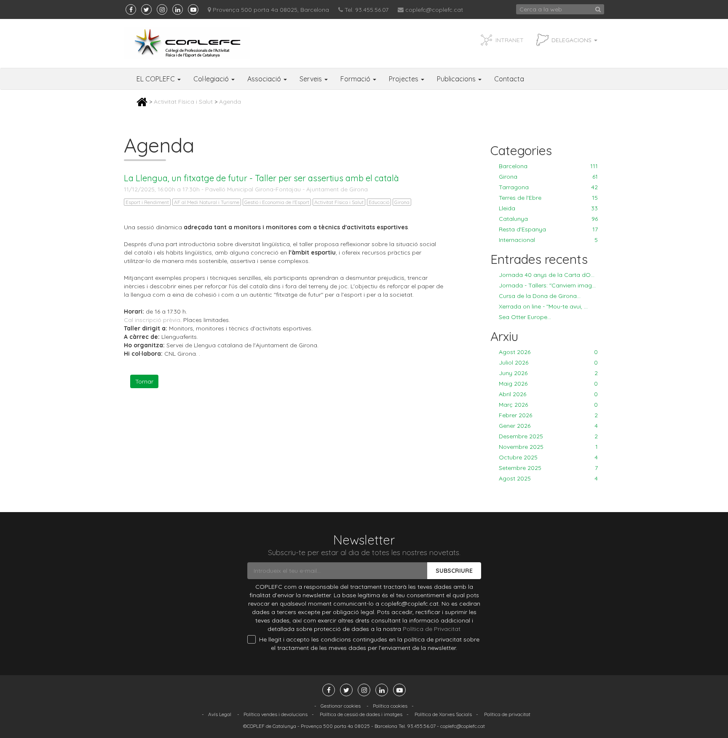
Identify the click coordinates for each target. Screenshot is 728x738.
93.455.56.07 (421, 726)
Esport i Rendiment (147, 202)
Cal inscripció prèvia (152, 320)
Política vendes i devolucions (276, 714)
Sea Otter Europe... (525, 317)
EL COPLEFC (156, 79)
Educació (379, 202)
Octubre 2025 (548, 457)
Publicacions (457, 79)
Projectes (404, 79)
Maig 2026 (548, 383)
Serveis (312, 79)
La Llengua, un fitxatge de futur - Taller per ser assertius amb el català (261, 178)
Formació (356, 79)
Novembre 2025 (548, 447)
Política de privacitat (507, 714)
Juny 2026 (548, 373)
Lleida (548, 208)
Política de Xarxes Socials (443, 714)
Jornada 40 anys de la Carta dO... (546, 275)
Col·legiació (211, 79)
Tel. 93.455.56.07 (366, 9)
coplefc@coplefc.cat (434, 9)
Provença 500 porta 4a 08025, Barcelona (271, 9)
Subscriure (454, 570)
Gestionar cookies (341, 706)
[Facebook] (131, 9)
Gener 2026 (548, 425)
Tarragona (548, 187)
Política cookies (390, 706)
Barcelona (548, 166)
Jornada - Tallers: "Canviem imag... (547, 285)
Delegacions (572, 40)
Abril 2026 (548, 394)
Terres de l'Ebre (548, 197)
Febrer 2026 (548, 415)
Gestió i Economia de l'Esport (276, 202)
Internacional (548, 240)
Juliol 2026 (548, 362)
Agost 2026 (548, 352)
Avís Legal (219, 714)
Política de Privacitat (431, 629)
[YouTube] (193, 9)
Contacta (509, 79)
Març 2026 (548, 404)
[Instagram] (162, 9)
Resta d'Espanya (548, 229)
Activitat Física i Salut (183, 101)
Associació (265, 79)
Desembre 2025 (548, 436)
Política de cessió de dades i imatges (361, 714)
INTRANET (509, 40)
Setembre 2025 (548, 468)
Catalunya (548, 219)
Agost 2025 (548, 478)
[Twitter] (146, 9)
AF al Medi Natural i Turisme (206, 202)
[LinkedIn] (177, 9)
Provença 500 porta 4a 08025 (335, 726)
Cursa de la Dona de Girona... (540, 296)
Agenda (230, 101)
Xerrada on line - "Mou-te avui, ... (543, 306)
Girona (402, 202)
